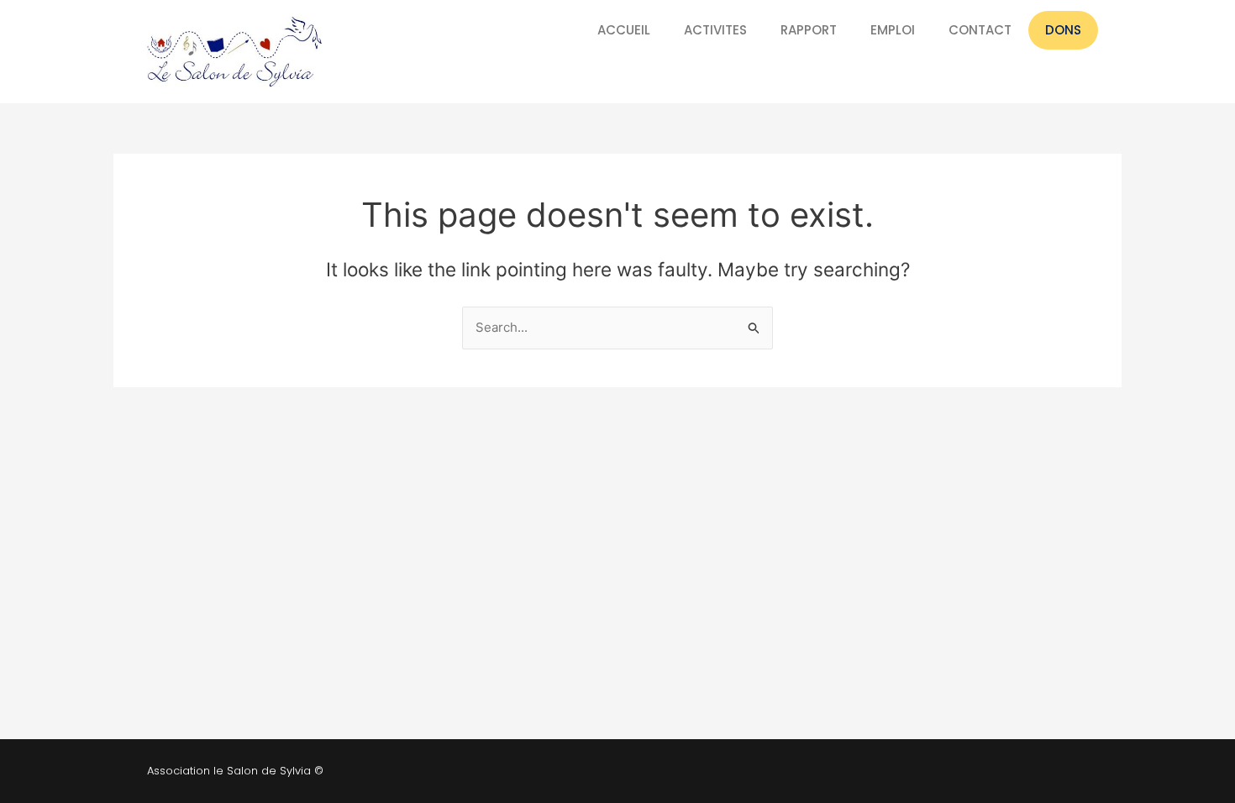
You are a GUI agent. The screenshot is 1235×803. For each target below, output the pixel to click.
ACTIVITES (715, 30)
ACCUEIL (623, 30)
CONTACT (980, 30)
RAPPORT (808, 30)
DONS (1063, 30)
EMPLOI (892, 30)
